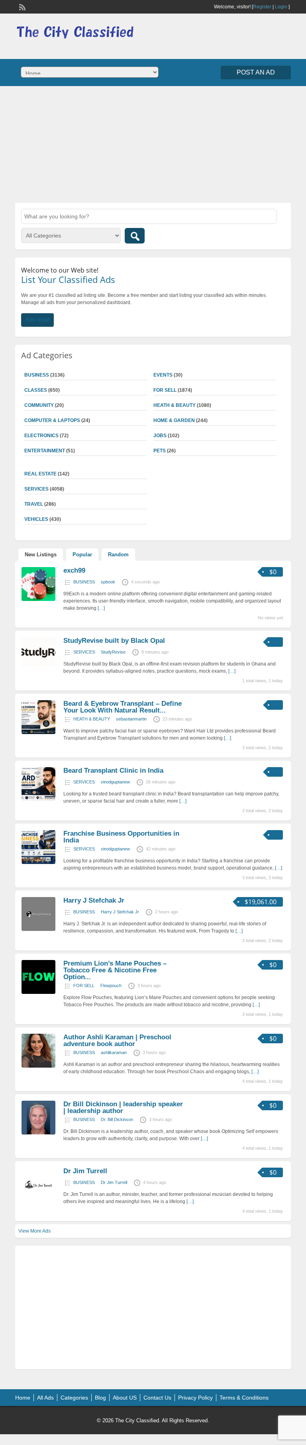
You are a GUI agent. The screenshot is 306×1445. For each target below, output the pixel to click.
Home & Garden (174, 420)
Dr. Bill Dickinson (117, 1119)
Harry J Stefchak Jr (93, 900)
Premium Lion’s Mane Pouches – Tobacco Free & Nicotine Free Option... (115, 970)
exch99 (74, 570)
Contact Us (157, 1397)
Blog (100, 1397)
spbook (108, 581)
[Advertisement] (152, 143)
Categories (74, 1397)
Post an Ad (256, 72)
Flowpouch (111, 985)
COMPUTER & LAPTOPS (52, 420)
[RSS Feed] (21, 6)
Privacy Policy (195, 1397)
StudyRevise (113, 652)
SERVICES (84, 652)
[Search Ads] (135, 235)
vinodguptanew (115, 781)
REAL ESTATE (40, 474)
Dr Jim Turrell (85, 1171)
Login (281, 7)
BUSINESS (84, 581)
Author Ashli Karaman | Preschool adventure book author (117, 1040)
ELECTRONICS (41, 435)
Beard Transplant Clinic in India (113, 770)
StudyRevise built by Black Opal (114, 640)
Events (163, 375)
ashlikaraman (114, 1052)
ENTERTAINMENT (44, 451)
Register (262, 7)
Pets (159, 451)
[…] (101, 608)
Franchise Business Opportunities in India (121, 837)
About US (125, 1397)
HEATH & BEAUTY (174, 405)
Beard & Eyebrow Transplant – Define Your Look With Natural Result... (122, 707)
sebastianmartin (131, 719)
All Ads (45, 1397)
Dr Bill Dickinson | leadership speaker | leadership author (123, 1107)
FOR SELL (165, 390)
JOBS (160, 435)
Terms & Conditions (244, 1397)
